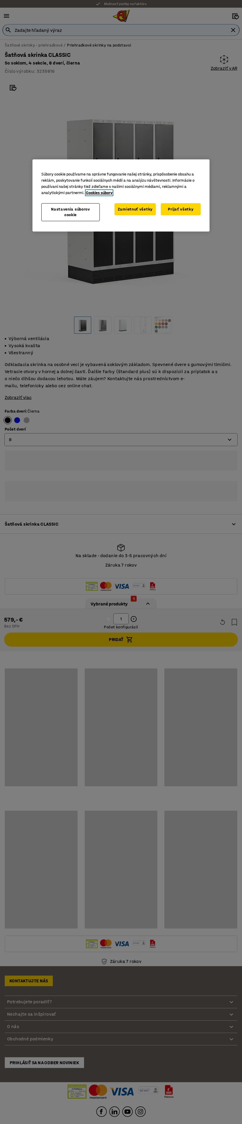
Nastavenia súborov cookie (70, 212)
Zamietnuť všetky (135, 209)
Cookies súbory (99, 192)
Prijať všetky (180, 209)
